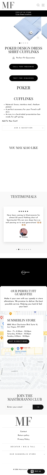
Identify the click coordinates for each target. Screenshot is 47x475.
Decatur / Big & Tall (23, 447)
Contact (23, 431)
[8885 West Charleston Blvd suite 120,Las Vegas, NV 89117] (23, 350)
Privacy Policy (23, 439)
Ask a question (23, 128)
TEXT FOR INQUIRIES (23, 78)
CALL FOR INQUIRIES (23, 66)
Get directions (18, 341)
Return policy (23, 435)
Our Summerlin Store (23, 454)
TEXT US (37, 471)
